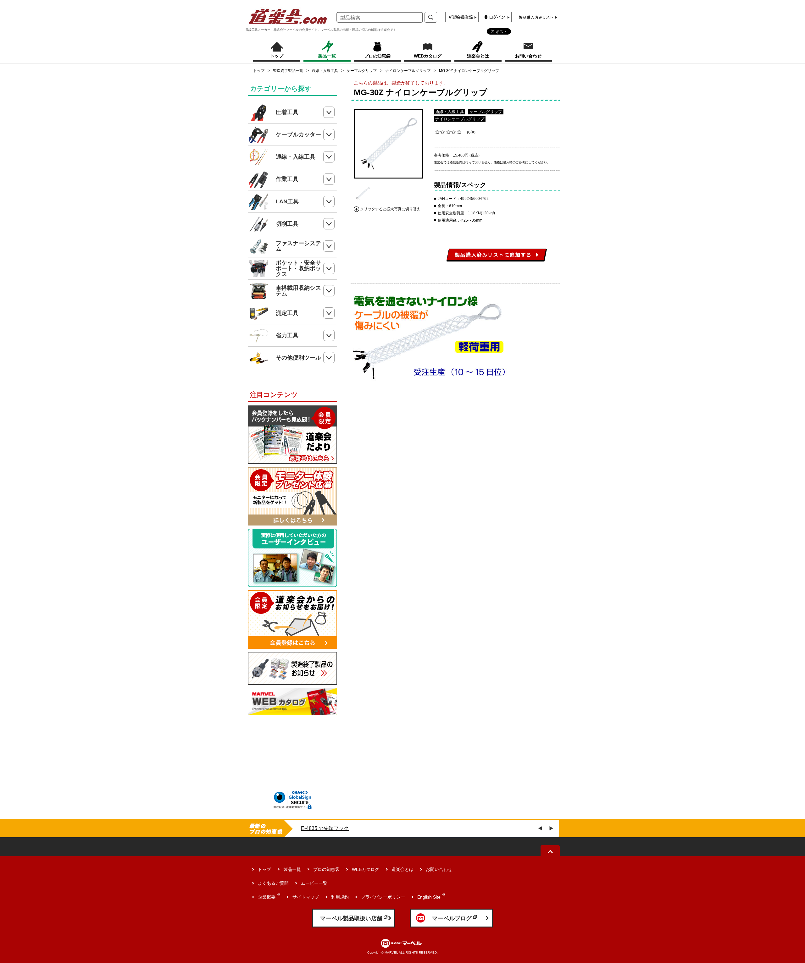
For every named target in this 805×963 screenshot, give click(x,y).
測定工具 (287, 313)
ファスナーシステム (298, 246)
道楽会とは (402, 869)
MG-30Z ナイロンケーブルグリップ (469, 71)
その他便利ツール (298, 358)
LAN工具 (287, 201)
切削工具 (287, 224)
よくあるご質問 (273, 883)
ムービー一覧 (314, 883)
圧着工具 (287, 112)
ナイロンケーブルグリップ (407, 71)
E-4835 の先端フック (325, 828)
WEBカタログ (365, 869)
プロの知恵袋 (326, 869)
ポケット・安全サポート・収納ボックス (298, 268)
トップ (258, 71)
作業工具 (287, 179)
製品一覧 (292, 869)
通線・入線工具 (325, 71)
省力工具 (287, 335)
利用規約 (340, 897)
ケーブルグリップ (362, 71)
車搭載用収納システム (298, 291)
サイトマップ (305, 897)
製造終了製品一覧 (288, 71)
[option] (388, 144)
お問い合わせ (439, 869)
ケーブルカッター (298, 134)
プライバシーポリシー (383, 897)
